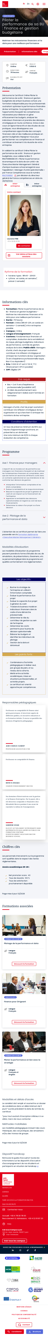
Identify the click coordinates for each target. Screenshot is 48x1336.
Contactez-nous (15, 1209)
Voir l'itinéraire (12, 1234)
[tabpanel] (24, 224)
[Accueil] (5, 4)
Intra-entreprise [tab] (37, 185)
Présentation (10, 51)
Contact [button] (26, 1325)
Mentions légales (24, 1307)
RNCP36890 (7, 175)
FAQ (9, 1224)
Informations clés (30, 51)
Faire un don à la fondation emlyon (17, 1200)
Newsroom (7, 1188)
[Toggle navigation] (44, 4)
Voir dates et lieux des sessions (26, 255)
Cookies (24, 1311)
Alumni (5, 1196)
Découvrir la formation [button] (24, 964)
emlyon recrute (9, 1204)
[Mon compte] (38, 4)
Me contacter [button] (24, 246)
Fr (24, 3)
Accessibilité (24, 1318)
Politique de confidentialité (24, 1315)
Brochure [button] (37, 1331)
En (28, 3)
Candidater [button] (17, 1331)
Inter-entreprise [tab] (15, 185)
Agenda (5, 1192)
